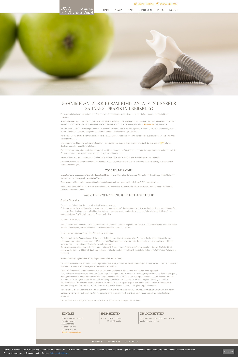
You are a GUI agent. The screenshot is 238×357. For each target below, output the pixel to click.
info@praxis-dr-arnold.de (72, 332)
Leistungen (145, 10)
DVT (162, 143)
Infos (160, 10)
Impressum (97, 342)
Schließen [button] (228, 352)
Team (130, 10)
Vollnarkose (149, 124)
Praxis (118, 10)
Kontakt (173, 10)
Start (106, 10)
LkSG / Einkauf (132, 342)
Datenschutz (114, 342)
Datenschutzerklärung (59, 353)
